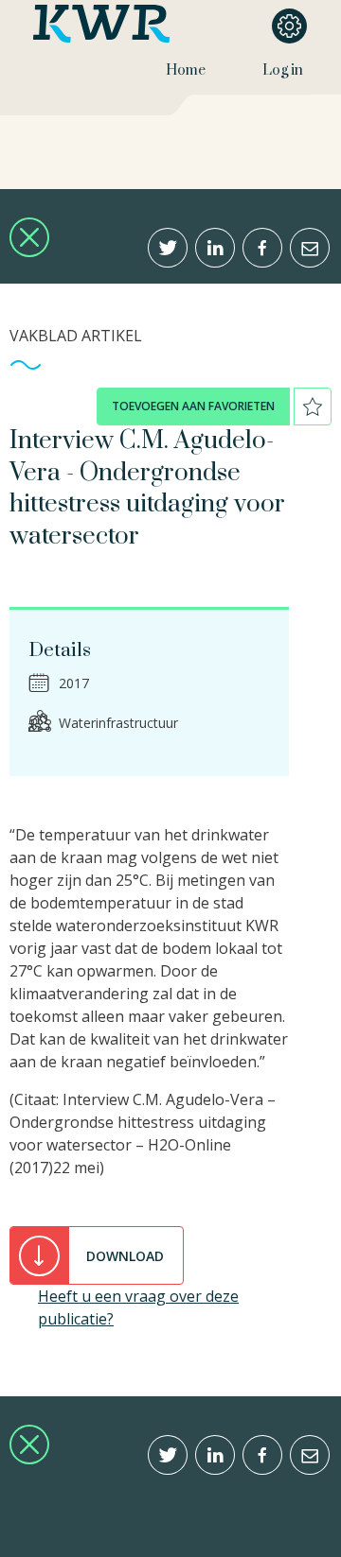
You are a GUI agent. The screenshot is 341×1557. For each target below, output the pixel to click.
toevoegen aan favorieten (193, 406)
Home (186, 70)
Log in (282, 70)
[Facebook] (262, 248)
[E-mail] (310, 248)
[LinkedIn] (215, 248)
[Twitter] (168, 248)
